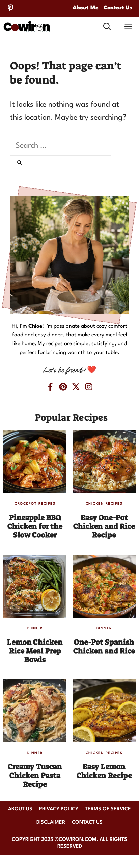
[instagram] (88, 386)
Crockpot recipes (35, 503)
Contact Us (118, 8)
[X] (76, 386)
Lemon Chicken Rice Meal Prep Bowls (35, 651)
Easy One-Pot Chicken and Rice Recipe (104, 526)
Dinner (35, 628)
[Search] (19, 163)
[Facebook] (50, 386)
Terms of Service (108, 809)
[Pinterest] (11, 8)
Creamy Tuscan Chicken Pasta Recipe (35, 775)
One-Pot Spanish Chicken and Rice (104, 646)
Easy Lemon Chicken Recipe (104, 771)
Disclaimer (50, 822)
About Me (86, 8)
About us (20, 809)
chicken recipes (104, 503)
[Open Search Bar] (107, 26)
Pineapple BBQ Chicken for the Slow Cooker (34, 526)
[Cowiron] (26, 27)
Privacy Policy (58, 809)
